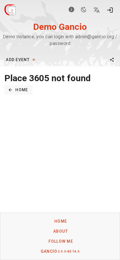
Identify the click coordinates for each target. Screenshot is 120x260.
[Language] (96, 10)
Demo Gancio (60, 26)
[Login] (110, 10)
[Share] (112, 60)
